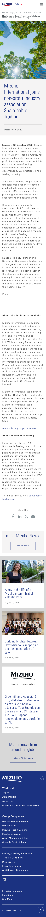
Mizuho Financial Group (15, 822)
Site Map (7, 899)
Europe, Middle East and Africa (21, 806)
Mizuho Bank (9, 826)
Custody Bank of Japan (14, 842)
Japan (6, 793)
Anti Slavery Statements (15, 870)
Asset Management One (15, 838)
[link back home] (12, 779)
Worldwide (8, 788)
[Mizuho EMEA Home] (7, 4)
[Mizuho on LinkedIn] (4, 880)
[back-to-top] (41, 910)
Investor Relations (12, 891)
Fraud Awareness (11, 866)
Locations (7, 895)
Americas (8, 801)
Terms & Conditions (13, 858)
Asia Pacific (9, 797)
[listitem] (38, 13)
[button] (18, 4)
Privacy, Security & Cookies (17, 854)
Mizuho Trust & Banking (15, 830)
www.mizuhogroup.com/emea (19, 428)
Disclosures (8, 862)
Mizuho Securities (12, 834)
